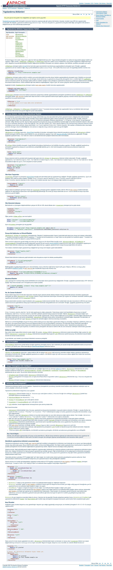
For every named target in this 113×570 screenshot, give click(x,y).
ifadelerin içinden (17, 268)
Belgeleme (20, 8)
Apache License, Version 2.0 (10, 567)
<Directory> (19, 34)
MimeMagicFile (20, 85)
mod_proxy (9, 38)
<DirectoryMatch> (21, 36)
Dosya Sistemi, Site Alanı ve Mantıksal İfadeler (103, 16)
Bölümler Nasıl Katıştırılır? (103, 26)
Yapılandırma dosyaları (9, 21)
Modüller (81, 3)
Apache (5, 8)
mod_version (10, 36)
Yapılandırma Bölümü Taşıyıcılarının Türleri (101, 12)
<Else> (11, 428)
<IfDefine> (18, 43)
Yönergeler (87, 3)
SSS (92, 3)
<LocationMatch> (20, 49)
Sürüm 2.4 (27, 8)
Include (11, 420)
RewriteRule (31, 499)
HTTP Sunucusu (12, 8)
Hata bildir (109, 3)
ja (86, 14)
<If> (16, 41)
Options (28, 319)
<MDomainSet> (19, 51)
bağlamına (59, 368)
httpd (24, 66)
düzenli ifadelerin (54, 243)
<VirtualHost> (19, 56)
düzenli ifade (30, 132)
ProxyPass (12, 224)
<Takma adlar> (17, 216)
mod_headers (66, 461)
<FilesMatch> (19, 39)
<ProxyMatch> (19, 54)
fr (84, 14)
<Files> (17, 38)
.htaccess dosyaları (61, 134)
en (81, 14)
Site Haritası (102, 3)
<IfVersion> (19, 46)
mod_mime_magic (41, 85)
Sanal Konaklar (100, 18)
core (7, 34)
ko (89, 14)
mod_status (73, 189)
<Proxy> (17, 53)
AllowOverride (13, 375)
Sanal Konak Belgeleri (38, 346)
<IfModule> (18, 44)
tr (92, 14)
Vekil (97, 20)
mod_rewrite (28, 268)
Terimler (96, 3)
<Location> (18, 48)
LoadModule (87, 79)
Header (79, 461)
